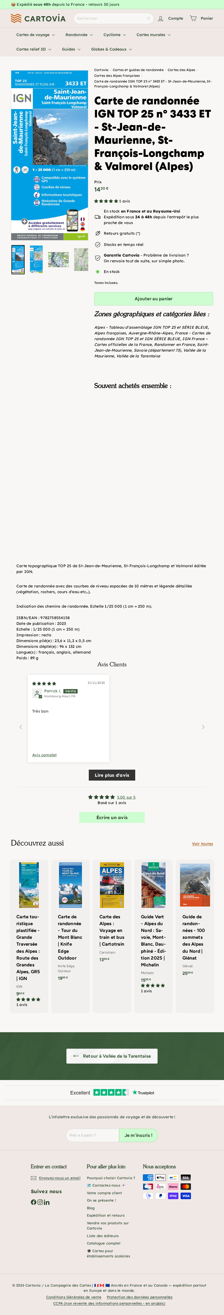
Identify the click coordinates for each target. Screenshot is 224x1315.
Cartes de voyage (33, 34)
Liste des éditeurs (103, 1236)
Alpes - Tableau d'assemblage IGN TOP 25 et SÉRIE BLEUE (151, 327)
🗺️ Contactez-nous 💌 (106, 1185)
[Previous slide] (20, 727)
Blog (91, 1208)
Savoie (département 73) (157, 350)
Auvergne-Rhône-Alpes (150, 333)
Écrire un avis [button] (112, 817)
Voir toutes (202, 843)
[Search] (148, 18)
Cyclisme (113, 34)
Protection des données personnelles (139, 1297)
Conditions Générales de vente (73, 1297)
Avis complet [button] (44, 754)
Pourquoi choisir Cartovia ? (111, 1178)
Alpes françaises (110, 333)
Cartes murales (151, 34)
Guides (69, 49)
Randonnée (77, 34)
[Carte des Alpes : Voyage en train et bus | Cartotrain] (112, 914)
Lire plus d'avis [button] (112, 775)
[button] (106, 201)
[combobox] (114, 18)
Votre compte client (104, 1193)
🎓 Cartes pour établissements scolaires (108, 1253)
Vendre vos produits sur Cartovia (108, 1226)
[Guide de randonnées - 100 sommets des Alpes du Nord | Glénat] (195, 920)
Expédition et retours (106, 1215)
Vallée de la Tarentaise (138, 356)
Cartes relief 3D (31, 49)
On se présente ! (101, 1200)
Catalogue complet (104, 1243)
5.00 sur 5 (126, 797)
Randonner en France (174, 344)
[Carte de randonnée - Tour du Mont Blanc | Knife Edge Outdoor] (70, 923)
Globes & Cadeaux (109, 49)
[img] (44, 683)
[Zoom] (49, 155)
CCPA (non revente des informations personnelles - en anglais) (109, 1303)
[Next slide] (203, 727)
